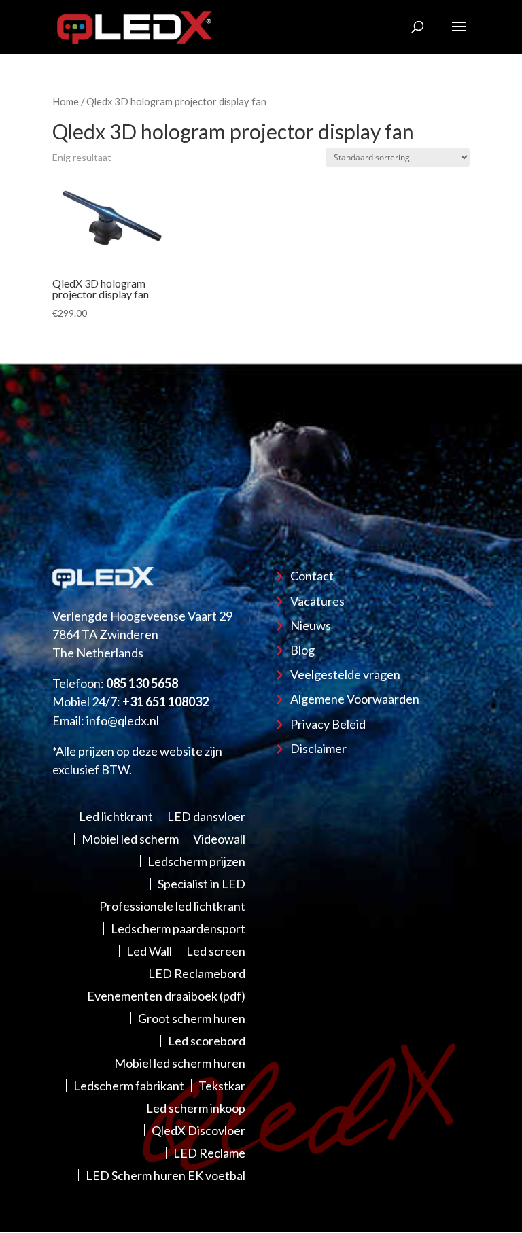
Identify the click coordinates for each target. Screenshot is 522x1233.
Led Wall (149, 950)
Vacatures (317, 600)
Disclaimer (318, 748)
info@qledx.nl (122, 720)
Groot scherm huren (191, 1018)
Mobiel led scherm (130, 838)
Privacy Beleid (328, 723)
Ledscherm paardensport (178, 928)
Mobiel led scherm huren (179, 1063)
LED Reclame (209, 1152)
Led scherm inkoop (195, 1107)
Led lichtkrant (116, 816)
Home (65, 101)
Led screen (215, 950)
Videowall (219, 838)
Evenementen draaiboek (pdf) (166, 995)
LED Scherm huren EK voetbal (165, 1175)
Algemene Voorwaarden (354, 698)
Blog (302, 649)
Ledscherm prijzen (196, 861)
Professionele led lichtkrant (172, 906)
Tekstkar (221, 1085)
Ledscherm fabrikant (128, 1085)
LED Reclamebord (196, 973)
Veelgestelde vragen (345, 674)
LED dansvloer (206, 816)
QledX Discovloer (198, 1130)
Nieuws (310, 625)
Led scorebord (206, 1040)
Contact (312, 575)
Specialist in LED (201, 883)
